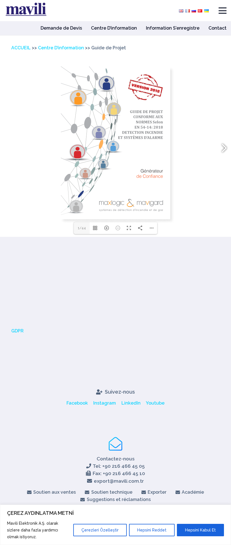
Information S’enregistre (172, 28)
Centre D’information (114, 28)
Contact (217, 28)
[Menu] (222, 11)
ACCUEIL (21, 47)
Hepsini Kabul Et (200, 530)
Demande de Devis (61, 28)
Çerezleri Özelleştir (100, 530)
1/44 (82, 228)
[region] (115, 525)
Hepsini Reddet (151, 530)
